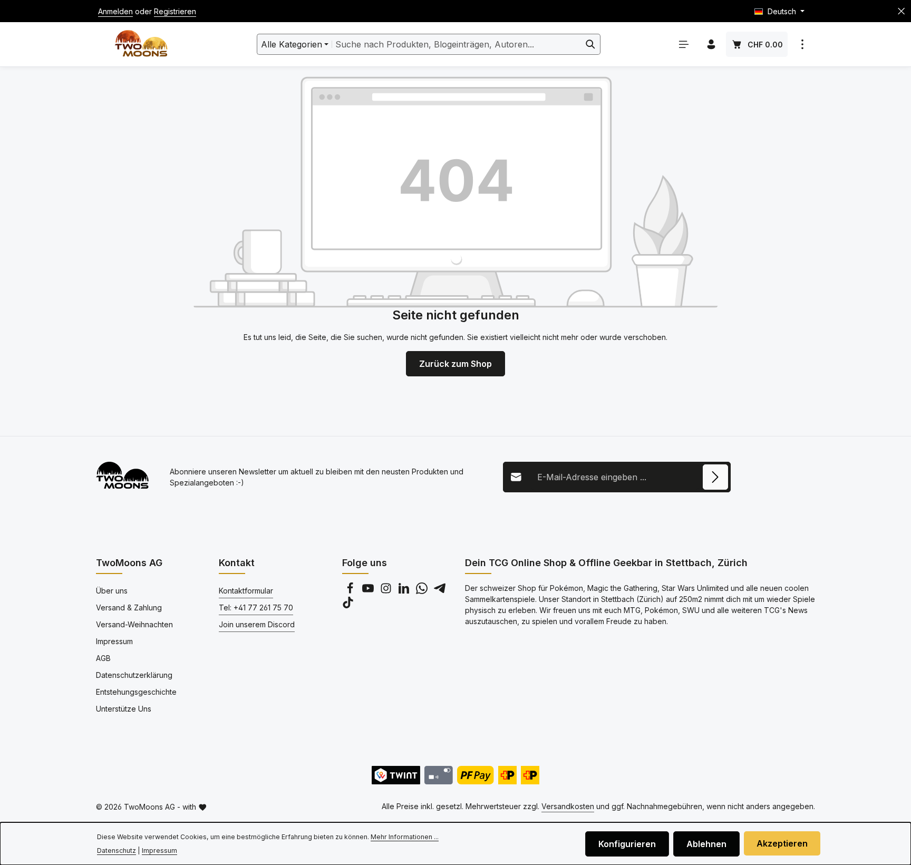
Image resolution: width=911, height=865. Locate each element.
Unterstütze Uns (123, 708)
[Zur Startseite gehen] (141, 44)
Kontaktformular (246, 590)
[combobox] (457, 44)
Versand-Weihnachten (134, 624)
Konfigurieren (627, 844)
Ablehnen (706, 844)
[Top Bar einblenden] (802, 44)
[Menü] (683, 44)
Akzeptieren (782, 843)
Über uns (112, 590)
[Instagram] (387, 591)
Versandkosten (567, 806)
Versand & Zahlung (129, 607)
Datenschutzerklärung (134, 674)
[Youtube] (369, 591)
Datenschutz (116, 850)
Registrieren (175, 11)
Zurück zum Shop (455, 363)
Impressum (114, 641)
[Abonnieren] (715, 477)
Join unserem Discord (257, 624)
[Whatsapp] (423, 591)
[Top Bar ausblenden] (901, 11)
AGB (103, 658)
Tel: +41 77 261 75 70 (256, 607)
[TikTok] (348, 605)
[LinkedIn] (405, 591)
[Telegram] (439, 591)
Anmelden (115, 11)
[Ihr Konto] (711, 44)
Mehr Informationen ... (405, 837)
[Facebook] (351, 591)
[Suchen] (590, 44)
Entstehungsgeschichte (136, 691)
